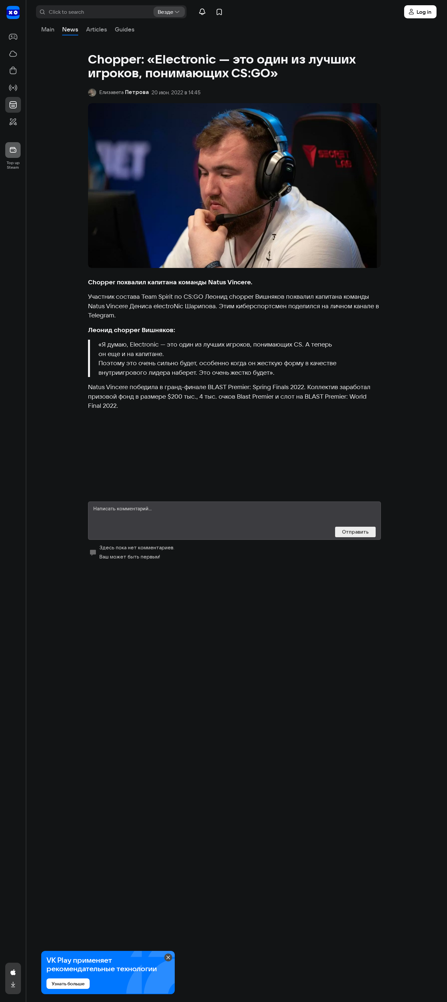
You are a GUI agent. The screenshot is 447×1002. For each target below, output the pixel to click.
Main (47, 29)
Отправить (355, 532)
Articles (96, 29)
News (70, 29)
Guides (124, 29)
